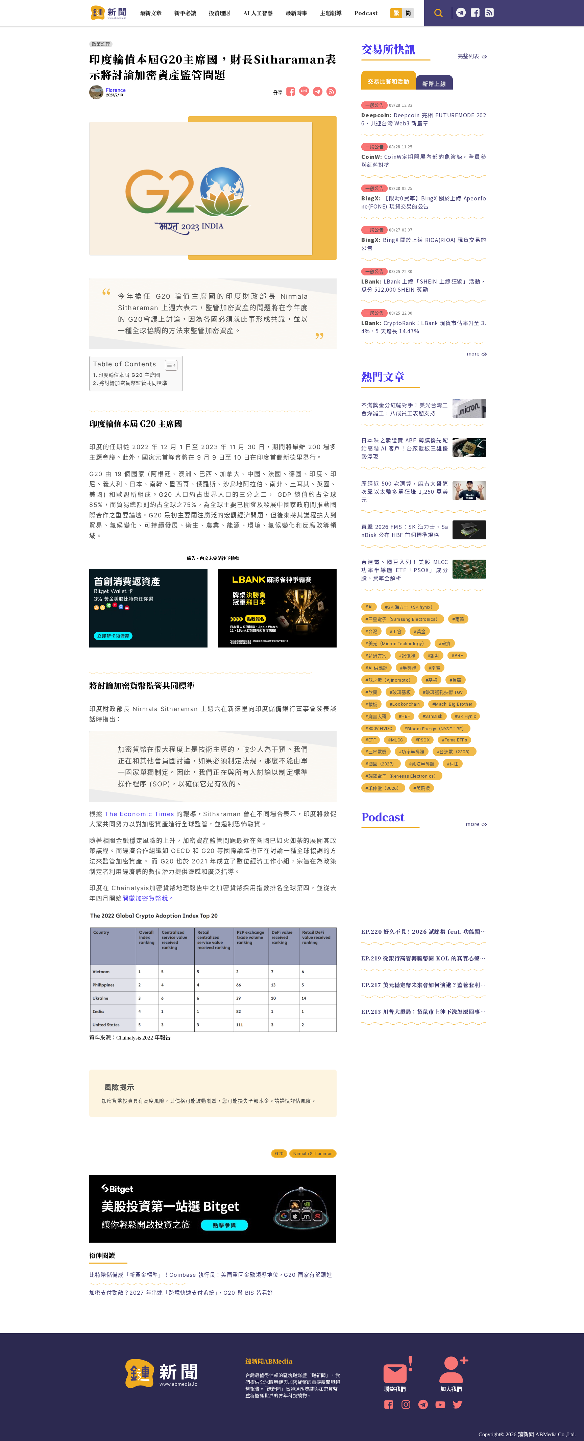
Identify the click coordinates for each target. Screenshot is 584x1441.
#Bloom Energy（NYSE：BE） (435, 728)
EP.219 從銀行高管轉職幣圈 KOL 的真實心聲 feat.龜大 (423, 958)
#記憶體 (407, 655)
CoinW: (371, 156)
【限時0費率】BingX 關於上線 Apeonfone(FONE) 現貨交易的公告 (423, 202)
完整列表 (468, 56)
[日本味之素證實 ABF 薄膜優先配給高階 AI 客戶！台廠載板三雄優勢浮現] (469, 455)
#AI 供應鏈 (376, 667)
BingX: (371, 198)
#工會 (396, 631)
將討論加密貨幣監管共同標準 (133, 383)
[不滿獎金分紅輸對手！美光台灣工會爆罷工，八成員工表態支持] (469, 416)
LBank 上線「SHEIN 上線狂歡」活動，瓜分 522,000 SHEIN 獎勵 (423, 285)
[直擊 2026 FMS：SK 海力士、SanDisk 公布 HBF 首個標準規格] (469, 537)
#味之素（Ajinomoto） (389, 680)
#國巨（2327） (381, 763)
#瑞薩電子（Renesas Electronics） (401, 776)
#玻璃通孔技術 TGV (443, 692)
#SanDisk (432, 716)
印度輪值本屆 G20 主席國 (129, 375)
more (473, 353)
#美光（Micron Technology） (396, 643)
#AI (369, 606)
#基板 (431, 680)
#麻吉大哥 (376, 716)
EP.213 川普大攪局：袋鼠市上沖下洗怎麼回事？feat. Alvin (423, 1012)
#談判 (434, 655)
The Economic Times (138, 813)
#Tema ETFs (454, 739)
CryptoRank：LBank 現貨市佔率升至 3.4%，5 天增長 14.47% (423, 327)
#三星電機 (376, 751)
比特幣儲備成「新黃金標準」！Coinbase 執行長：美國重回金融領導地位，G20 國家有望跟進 (210, 1274)
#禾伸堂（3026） (383, 788)
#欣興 (371, 692)
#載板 (371, 704)
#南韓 (458, 619)
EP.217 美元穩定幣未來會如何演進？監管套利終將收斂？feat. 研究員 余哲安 (423, 985)
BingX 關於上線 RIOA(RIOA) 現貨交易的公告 (423, 244)
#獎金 (420, 631)
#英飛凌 (421, 788)
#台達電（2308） (454, 751)
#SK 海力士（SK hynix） (410, 607)
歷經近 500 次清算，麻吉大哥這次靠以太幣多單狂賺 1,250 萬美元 (404, 491)
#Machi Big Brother (452, 704)
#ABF (457, 655)
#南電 (435, 667)
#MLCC (395, 739)
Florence (116, 90)
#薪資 (445, 643)
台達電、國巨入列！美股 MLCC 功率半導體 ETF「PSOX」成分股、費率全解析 (404, 570)
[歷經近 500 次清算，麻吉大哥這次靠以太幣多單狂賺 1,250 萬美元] (469, 498)
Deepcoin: (376, 115)
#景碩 (455, 680)
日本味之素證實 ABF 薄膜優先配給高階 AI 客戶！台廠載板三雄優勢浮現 (404, 448)
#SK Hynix (465, 716)
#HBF (404, 716)
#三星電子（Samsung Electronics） (402, 619)
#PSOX (422, 739)
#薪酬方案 (376, 655)
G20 (279, 1153)
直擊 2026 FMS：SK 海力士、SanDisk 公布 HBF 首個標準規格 (404, 530)
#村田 (453, 763)
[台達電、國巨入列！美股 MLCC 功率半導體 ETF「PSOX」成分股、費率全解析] (469, 577)
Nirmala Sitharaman (313, 1153)
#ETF (370, 739)
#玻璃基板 (400, 692)
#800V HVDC (378, 728)
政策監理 (101, 44)
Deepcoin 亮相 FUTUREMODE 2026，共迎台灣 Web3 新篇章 (423, 119)
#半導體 (408, 667)
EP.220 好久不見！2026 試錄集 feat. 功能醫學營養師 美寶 (423, 931)
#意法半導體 (422, 763)
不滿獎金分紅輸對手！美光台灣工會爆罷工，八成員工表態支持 (404, 409)
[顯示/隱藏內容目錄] (168, 365)
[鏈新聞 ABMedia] (108, 18)
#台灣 (371, 631)
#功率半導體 (411, 751)
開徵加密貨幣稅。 (148, 898)
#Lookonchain (405, 704)
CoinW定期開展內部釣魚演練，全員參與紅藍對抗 (423, 160)
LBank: (371, 281)
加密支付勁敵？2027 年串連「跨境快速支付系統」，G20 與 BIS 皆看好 (181, 1292)
